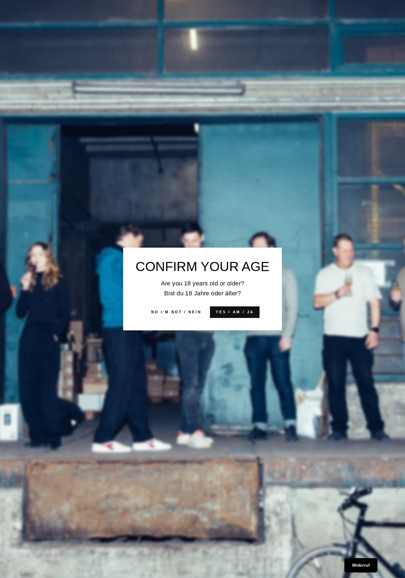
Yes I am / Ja (235, 312)
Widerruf (361, 565)
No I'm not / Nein (176, 312)
